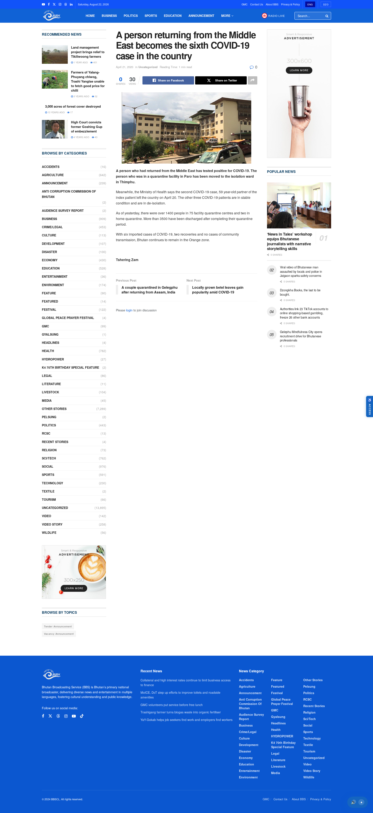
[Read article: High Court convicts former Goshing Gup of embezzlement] (55, 129)
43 (95, 137)
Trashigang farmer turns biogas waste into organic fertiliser (181, 712)
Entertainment (55, 276)
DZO (326, 4)
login (129, 310)
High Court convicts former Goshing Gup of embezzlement (86, 127)
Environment (53, 285)
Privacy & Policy (290, 4)
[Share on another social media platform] (252, 80)
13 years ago (56, 112)
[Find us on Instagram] (60, 4)
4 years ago (81, 137)
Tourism (49, 499)
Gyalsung (50, 334)
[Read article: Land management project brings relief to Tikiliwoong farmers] (55, 54)
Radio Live (276, 16)
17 (71, 112)
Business (109, 15)
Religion (49, 450)
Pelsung (49, 417)
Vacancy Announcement (59, 633)
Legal (47, 375)
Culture (49, 235)
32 (95, 96)
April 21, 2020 (124, 67)
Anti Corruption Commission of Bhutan (69, 194)
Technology (52, 483)
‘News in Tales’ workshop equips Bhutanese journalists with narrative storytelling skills (289, 241)
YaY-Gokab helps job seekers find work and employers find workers (186, 719)
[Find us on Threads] (65, 4)
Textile (48, 491)
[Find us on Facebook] (49, 4)
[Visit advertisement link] (74, 572)
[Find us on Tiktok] (82, 716)
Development (53, 243)
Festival (49, 309)
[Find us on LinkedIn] (71, 4)
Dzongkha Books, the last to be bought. (300, 292)
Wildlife (49, 532)
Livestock (50, 392)
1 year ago (80, 62)
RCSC (46, 433)
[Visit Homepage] (51, 16)
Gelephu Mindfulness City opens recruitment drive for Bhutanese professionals (301, 336)
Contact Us (256, 4)
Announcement (201, 15)
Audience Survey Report (63, 210)
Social (47, 466)
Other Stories (54, 408)
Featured (50, 301)
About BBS (272, 4)
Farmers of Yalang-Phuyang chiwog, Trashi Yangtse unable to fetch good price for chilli (88, 81)
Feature (49, 293)
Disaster (49, 252)
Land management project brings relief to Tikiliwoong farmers (87, 52)
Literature (51, 384)
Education (173, 15)
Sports (151, 15)
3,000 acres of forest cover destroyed (73, 106)
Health (48, 351)
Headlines (50, 342)
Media (47, 400)
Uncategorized (148, 67)
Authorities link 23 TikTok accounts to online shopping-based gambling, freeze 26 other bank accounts (304, 313)
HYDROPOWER (53, 359)
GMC (245, 4)
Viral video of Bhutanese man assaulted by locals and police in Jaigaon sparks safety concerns (301, 271)
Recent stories (55, 442)
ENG (310, 4)
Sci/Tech (49, 458)
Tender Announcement (58, 626)
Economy (49, 260)
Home (90, 15)
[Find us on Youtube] (43, 4)
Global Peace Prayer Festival (68, 318)
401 (95, 62)
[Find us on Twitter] (54, 4)
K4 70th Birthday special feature (70, 367)
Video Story (52, 524)
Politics (131, 15)
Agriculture (53, 175)
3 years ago (81, 96)
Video (46, 516)
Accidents (50, 166)
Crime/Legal (52, 227)
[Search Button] (327, 16)
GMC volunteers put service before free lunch (172, 705)
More (225, 15)
